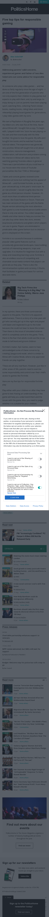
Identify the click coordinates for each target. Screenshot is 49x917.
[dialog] (24, 458)
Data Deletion (11, 506)
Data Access (24, 506)
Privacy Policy (38, 506)
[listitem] (24, 453)
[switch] (40, 459)
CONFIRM (14, 497)
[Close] (44, 411)
